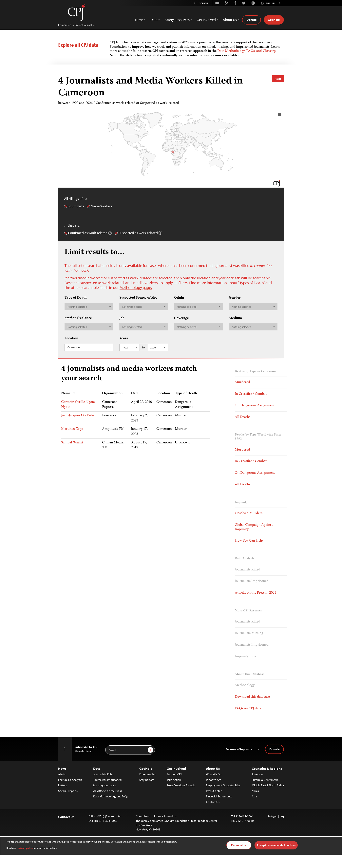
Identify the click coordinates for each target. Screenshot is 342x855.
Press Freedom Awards (181, 785)
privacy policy (25, 848)
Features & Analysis (70, 780)
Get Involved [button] (206, 19)
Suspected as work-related (138, 233)
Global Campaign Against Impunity (254, 527)
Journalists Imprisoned (252, 581)
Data (96, 768)
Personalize (238, 845)
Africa (255, 791)
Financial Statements (219, 796)
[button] (280, 3)
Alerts (62, 774)
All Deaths (242, 417)
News (62, 768)
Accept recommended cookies (276, 845)
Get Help (274, 20)
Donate (251, 20)
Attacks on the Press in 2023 (255, 593)
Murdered (242, 382)
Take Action (174, 780)
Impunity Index (246, 657)
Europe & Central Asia (265, 780)
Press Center (214, 791)
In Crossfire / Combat (251, 394)
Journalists (76, 206)
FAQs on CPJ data (248, 709)
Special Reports (68, 791)
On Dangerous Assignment (255, 405)
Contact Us (212, 802)
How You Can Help (249, 541)
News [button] (139, 19)
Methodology (245, 685)
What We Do (213, 774)
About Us (213, 768)
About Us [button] (230, 19)
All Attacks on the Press (107, 791)
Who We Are (213, 780)
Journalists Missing (249, 633)
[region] (171, 845)
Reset (278, 79)
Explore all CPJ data (78, 44)
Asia (254, 796)
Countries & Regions (267, 768)
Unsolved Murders (248, 513)
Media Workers (101, 206)
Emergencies (147, 774)
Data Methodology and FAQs (110, 796)
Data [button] (154, 19)
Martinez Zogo (72, 429)
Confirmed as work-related (87, 233)
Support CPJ (174, 774)
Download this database (252, 697)
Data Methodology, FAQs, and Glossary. (246, 51)
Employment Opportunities (223, 785)
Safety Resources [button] (177, 19)
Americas (257, 774)
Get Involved (176, 768)
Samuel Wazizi (72, 443)
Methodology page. (136, 287)
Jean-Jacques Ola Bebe (77, 415)
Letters (62, 785)
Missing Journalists (105, 785)
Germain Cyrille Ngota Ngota (78, 404)
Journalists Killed (247, 570)
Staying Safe (146, 780)
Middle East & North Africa (268, 785)
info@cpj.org (276, 816)
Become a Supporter (239, 749)
